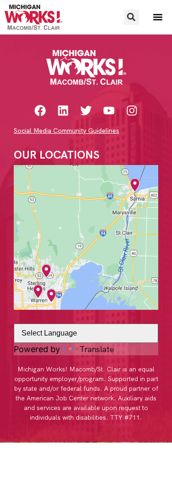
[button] (131, 17)
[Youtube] (109, 110)
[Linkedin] (63, 110)
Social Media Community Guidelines (66, 130)
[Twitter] (86, 110)
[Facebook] (40, 110)
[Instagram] (132, 110)
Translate (96, 349)
